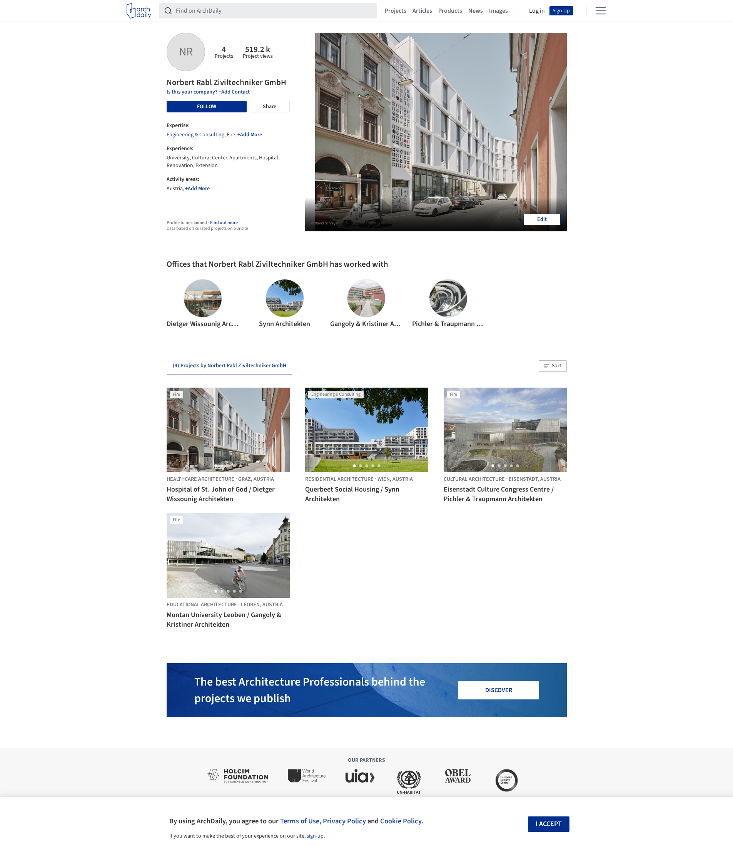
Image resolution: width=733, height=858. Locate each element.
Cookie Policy (400, 821)
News (475, 11)
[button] (176, 304)
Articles (422, 11)
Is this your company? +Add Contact (208, 92)
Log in (537, 11)
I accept (549, 824)
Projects (395, 11)
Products (450, 11)
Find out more (224, 222)
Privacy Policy (344, 821)
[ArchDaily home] (139, 10)
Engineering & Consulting (195, 135)
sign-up (315, 836)
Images (498, 11)
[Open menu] (600, 11)
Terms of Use (299, 821)
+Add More (249, 135)
